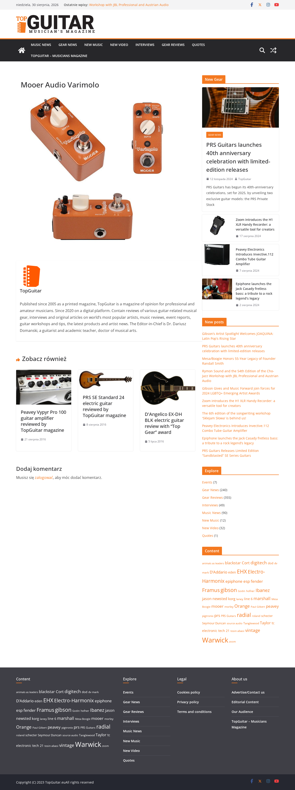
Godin (241, 591)
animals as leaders (213, 563)
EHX (242, 571)
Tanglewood (251, 623)
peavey (272, 606)
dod (270, 563)
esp (246, 581)
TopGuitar (244, 179)
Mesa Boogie (82, 719)
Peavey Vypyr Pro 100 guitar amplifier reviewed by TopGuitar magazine (43, 421)
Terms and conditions (194, 711)
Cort (246, 562)
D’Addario (218, 572)
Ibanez (263, 590)
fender (257, 581)
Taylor (265, 622)
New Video (119, 44)
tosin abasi (237, 631)
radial (244, 615)
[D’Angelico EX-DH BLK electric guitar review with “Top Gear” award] (167, 372)
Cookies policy (188, 692)
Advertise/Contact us (248, 692)
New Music (93, 44)
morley (228, 607)
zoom (232, 641)
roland (256, 616)
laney (239, 599)
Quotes (198, 44)
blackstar (233, 562)
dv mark (93, 692)
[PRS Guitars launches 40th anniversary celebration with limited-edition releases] (240, 107)
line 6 (248, 599)
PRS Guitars (228, 616)
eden (232, 572)
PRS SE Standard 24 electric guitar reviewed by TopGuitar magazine (104, 406)
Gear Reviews (173, 44)
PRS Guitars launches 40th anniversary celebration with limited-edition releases (238, 157)
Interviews (145, 44)
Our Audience (242, 711)
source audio (234, 623)
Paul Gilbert (258, 606)
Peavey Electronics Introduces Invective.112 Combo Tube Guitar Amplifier (254, 256)
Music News (41, 44)
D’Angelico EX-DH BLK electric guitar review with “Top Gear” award (164, 423)
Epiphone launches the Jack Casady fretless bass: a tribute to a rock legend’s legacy (254, 291)
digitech (259, 563)
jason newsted (214, 598)
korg (231, 598)
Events (207, 482)
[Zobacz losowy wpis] (273, 50)
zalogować (44, 477)
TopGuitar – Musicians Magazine (59, 56)
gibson (229, 590)
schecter (267, 616)
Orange (242, 606)
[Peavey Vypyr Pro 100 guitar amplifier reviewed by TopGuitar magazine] (43, 372)
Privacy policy (188, 702)
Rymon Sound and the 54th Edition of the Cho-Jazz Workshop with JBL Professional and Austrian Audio (128, 7)
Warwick (215, 640)
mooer (217, 606)
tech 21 (224, 630)
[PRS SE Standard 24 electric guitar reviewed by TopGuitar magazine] (105, 372)
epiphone (233, 581)
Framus (211, 589)
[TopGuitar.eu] (21, 50)
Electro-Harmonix (74, 700)
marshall (262, 598)
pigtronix (207, 616)
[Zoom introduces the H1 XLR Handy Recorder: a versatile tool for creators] (217, 227)
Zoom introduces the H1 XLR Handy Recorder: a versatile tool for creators (255, 224)
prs (217, 615)
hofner (250, 591)
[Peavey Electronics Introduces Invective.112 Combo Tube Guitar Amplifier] (217, 260)
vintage (252, 630)
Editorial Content (245, 702)
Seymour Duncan (214, 623)
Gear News (68, 44)
